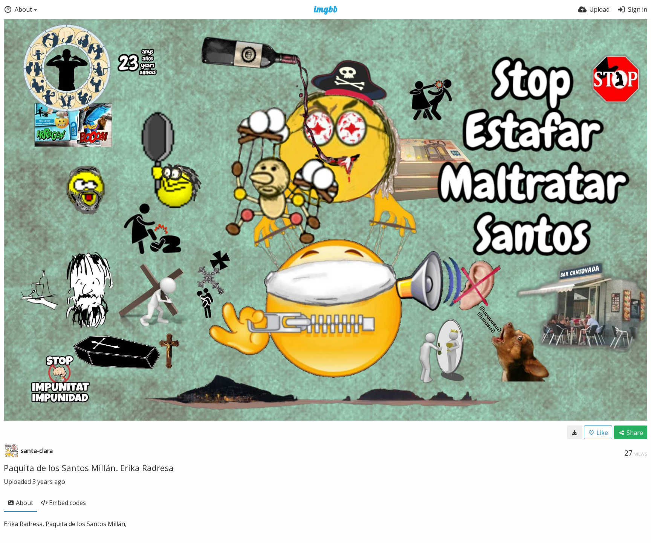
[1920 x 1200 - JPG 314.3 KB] (574, 432)
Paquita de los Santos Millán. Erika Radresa (89, 467)
